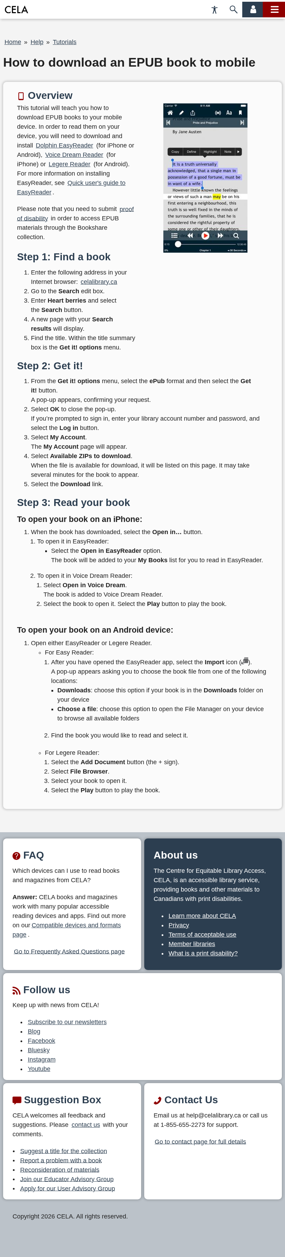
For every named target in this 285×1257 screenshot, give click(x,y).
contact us (86, 1124)
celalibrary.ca (99, 281)
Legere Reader (69, 164)
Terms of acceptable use (202, 934)
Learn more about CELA (202, 915)
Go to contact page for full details (200, 1141)
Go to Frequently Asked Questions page (69, 951)
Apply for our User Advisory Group (67, 1188)
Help (37, 42)
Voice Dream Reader (74, 154)
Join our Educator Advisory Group (67, 1178)
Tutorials (64, 42)
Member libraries (192, 943)
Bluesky (39, 1050)
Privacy (179, 925)
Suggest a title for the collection (63, 1150)
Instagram (42, 1059)
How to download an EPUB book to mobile (129, 62)
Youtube (39, 1068)
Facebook (41, 1040)
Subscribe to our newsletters (67, 1022)
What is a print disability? (203, 953)
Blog (34, 1031)
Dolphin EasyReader (64, 145)
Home (13, 42)
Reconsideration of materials (59, 1169)
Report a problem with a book (61, 1160)
